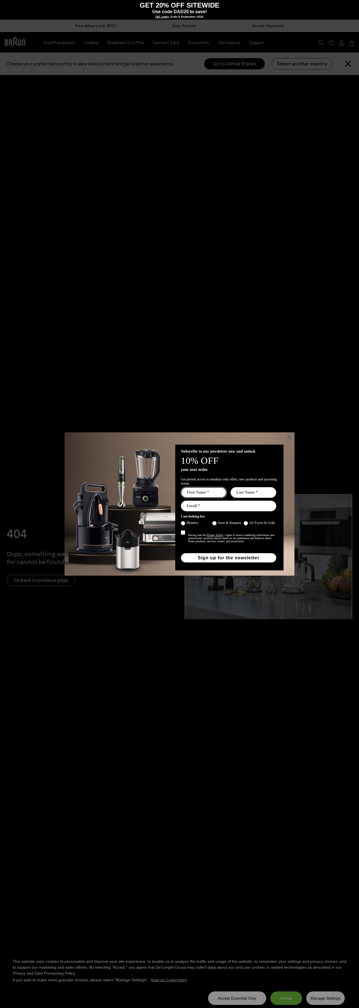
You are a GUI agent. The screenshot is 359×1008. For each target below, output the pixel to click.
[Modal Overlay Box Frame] (179, 504)
